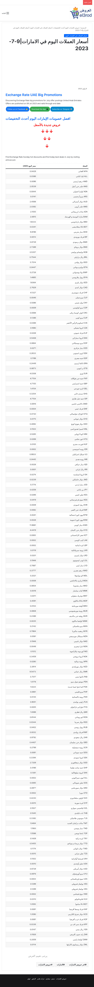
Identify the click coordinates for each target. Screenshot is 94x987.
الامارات (60, 964)
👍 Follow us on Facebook (18, 109)
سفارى (48, 979)
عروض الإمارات (61, 979)
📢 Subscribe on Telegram (62, 109)
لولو (29, 979)
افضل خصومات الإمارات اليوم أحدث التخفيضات (38, 119)
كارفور (34, 979)
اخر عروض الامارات (77, 964)
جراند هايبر (40, 979)
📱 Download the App (40, 109)
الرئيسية (84, 28)
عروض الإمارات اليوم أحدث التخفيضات (66, 28)
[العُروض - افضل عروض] (80, 13)
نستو (53, 979)
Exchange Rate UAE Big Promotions (34, 95)
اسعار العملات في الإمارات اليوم (41, 28)
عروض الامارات (44, 964)
